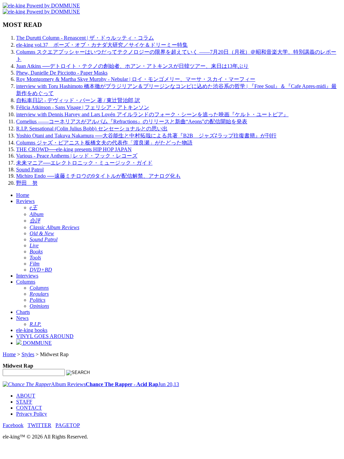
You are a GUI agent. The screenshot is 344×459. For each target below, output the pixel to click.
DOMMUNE (37, 343)
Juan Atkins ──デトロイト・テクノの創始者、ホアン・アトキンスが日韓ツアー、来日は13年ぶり (132, 66)
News (22, 318)
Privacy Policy (31, 414)
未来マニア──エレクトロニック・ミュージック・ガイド (84, 163)
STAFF (24, 402)
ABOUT (25, 396)
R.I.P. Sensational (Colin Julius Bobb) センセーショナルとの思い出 (92, 128)
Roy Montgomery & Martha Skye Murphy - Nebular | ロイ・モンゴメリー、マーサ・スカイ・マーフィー (135, 79)
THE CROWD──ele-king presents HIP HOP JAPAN (74, 149)
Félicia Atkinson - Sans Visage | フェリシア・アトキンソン (82, 107)
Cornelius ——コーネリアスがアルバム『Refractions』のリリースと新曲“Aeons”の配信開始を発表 (131, 121)
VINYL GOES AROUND (45, 336)
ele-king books (31, 330)
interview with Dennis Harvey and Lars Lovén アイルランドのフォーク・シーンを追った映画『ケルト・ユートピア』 (152, 114)
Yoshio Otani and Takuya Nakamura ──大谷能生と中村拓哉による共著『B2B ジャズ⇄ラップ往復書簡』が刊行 (146, 135)
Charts (23, 312)
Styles (28, 354)
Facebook (13, 425)
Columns (25, 282)
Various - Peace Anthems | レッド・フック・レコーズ (76, 156)
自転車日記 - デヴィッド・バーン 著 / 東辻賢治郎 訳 (78, 100)
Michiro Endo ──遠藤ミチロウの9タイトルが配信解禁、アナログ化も (98, 176)
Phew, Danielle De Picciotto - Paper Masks (62, 73)
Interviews (27, 276)
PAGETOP (67, 425)
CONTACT (29, 408)
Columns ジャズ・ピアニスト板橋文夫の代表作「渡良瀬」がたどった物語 (104, 142)
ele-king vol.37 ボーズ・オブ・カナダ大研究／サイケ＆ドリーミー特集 (102, 45)
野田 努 (27, 183)
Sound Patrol (30, 169)
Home (22, 195)
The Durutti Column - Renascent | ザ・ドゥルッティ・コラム (85, 38)
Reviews (25, 201)
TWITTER (39, 425)
